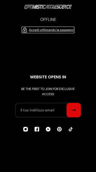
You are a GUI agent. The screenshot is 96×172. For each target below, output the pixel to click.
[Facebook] (36, 129)
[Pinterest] (59, 129)
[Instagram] (25, 129)
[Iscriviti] (74, 110)
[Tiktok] (70, 129)
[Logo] (48, 8)
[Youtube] (48, 129)
